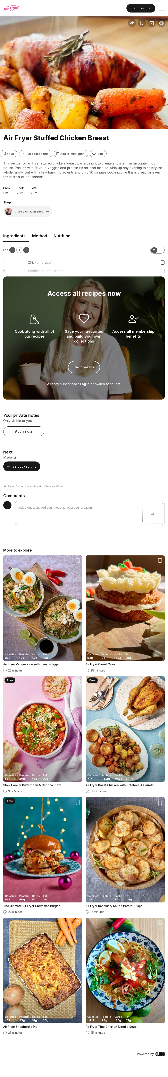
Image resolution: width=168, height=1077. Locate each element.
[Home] (15, 8)
